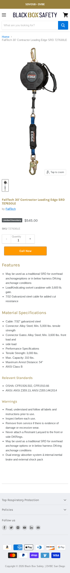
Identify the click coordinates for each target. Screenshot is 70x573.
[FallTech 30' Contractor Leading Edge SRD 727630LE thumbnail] (5, 185)
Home (5, 36)
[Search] (63, 25)
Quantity (16, 236)
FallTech (11, 208)
